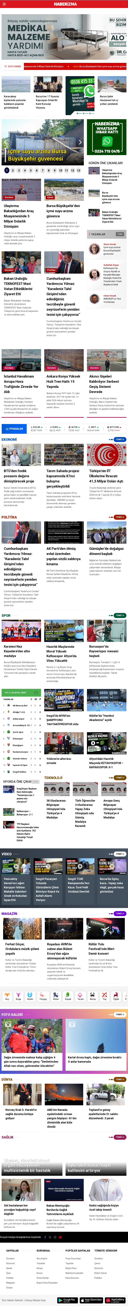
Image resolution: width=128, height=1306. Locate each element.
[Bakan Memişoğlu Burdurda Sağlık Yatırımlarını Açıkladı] (64, 1190)
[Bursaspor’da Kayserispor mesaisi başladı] (106, 631)
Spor (8, 1273)
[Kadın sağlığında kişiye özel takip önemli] (106, 1190)
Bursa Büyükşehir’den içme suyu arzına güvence (57, 66)
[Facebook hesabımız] (45, 1237)
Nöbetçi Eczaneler (74, 1273)
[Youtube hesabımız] (60, 1237)
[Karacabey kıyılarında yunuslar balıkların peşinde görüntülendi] (16, 84)
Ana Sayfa (42, 1258)
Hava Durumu (72, 1278)
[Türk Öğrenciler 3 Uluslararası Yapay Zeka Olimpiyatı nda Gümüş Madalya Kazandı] (85, 789)
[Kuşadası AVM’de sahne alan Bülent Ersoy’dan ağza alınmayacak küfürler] (64, 929)
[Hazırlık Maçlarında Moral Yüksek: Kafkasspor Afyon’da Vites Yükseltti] (64, 631)
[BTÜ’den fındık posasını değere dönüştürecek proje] (21, 455)
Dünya (9, 1287)
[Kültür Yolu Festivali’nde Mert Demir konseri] (105, 929)
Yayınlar (70, 1263)
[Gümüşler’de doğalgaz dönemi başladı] (106, 532)
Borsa (39, 1273)
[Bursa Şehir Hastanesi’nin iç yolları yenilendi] (112, 84)
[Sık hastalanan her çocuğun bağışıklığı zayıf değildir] (21, 1190)
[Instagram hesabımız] (55, 1237)
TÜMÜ (120, 234)
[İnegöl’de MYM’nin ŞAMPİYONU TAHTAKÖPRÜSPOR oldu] (64, 700)
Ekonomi (10, 1263)
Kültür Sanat (100, 1273)
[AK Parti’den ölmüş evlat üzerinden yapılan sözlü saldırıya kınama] (64, 532)
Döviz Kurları (43, 1278)
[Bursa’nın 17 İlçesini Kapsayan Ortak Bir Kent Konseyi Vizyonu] (48, 84)
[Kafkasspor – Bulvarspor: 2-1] (8, 815)
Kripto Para (71, 1268)
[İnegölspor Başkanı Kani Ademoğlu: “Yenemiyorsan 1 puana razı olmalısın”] (8, 792)
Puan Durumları (73, 1258)
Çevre (97, 1263)
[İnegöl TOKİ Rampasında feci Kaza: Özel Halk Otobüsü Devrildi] (80, 866)
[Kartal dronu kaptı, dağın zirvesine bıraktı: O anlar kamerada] (96, 1036)
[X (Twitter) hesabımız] (50, 1237)
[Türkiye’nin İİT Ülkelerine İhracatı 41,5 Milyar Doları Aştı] (106, 455)
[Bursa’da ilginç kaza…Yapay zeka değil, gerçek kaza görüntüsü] (112, 866)
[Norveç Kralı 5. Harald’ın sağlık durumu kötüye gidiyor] (22, 1094)
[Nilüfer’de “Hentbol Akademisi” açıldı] (106, 700)
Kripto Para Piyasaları (47, 1283)
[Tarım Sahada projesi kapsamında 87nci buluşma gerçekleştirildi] (64, 455)
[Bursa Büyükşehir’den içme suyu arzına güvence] (94, 196)
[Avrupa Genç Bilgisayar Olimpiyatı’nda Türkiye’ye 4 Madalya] (113, 789)
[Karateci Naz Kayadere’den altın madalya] (21, 631)
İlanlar (9, 1268)
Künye (40, 1268)
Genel (50, 197)
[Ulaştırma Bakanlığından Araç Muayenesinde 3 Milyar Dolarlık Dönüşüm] (94, 173)
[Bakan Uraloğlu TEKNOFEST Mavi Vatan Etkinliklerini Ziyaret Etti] (94, 215)
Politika (51, 270)
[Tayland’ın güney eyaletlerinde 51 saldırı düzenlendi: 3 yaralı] (105, 1094)
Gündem (9, 197)
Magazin (10, 1283)
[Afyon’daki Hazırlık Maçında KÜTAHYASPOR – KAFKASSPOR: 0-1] (106, 743)
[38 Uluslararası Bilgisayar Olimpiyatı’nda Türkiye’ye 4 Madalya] (56, 789)
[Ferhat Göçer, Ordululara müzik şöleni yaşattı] (22, 929)
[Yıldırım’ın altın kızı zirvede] (64, 743)
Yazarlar (41, 1263)
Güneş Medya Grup (35, 1300)
